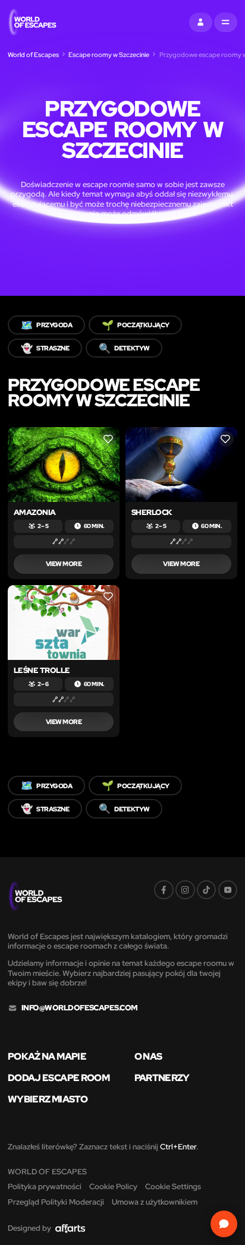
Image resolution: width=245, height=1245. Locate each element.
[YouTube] (228, 890)
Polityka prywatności (44, 1186)
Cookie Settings (173, 1186)
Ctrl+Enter (178, 1147)
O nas (148, 1056)
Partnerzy (162, 1077)
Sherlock (151, 512)
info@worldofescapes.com (79, 1008)
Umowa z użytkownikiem (154, 1202)
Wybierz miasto (47, 1099)
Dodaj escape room (58, 1077)
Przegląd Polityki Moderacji (56, 1202)
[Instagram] (185, 890)
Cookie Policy (113, 1186)
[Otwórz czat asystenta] (224, 1224)
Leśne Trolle (42, 670)
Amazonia (35, 512)
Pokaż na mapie (47, 1056)
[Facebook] (164, 890)
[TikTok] (206, 890)
